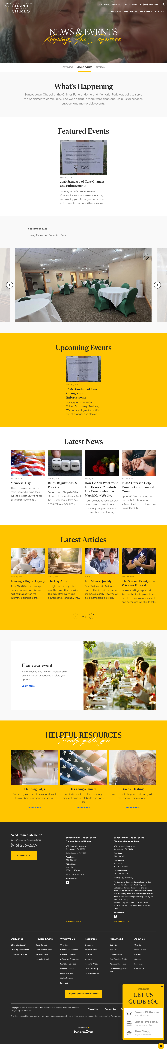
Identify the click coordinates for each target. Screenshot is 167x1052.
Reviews (100, 67)
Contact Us (23, 855)
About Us (116, 4)
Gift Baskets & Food (44, 950)
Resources (91, 938)
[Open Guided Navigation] (161, 1046)
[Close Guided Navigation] (162, 986)
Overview (67, 67)
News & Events (84, 67)
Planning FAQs (116, 954)
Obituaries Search (18, 945)
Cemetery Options (68, 954)
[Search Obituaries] (162, 4)
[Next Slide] (157, 285)
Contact (159, 11)
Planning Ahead (91, 964)
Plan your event (37, 665)
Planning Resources (118, 964)
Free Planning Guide (118, 959)
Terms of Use (110, 1009)
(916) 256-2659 (24, 845)
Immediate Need (67, 973)
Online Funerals (66, 978)
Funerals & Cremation (69, 950)
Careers (137, 959)
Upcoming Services (19, 954)
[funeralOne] (83, 1031)
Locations (138, 964)
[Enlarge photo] (83, 285)
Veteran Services (67, 969)
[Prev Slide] (9, 285)
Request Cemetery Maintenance (84, 994)
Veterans (88, 959)
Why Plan (114, 950)
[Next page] (91, 616)
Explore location (72, 921)
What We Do (130, 11)
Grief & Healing (91, 969)
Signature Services (68, 964)
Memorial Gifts (42, 954)
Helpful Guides (91, 950)
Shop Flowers (41, 945)
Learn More (28, 685)
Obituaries (115, 11)
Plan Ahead (146, 11)
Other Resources (92, 973)
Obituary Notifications (20, 950)
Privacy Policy (93, 1009)
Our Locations (130, 4)
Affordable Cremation (69, 959)
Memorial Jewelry (43, 959)
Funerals (88, 954)
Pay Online (104, 4)
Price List (64, 983)
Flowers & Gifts (44, 938)
